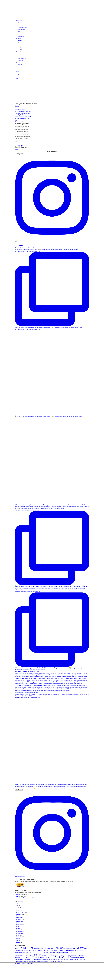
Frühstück (18, 910)
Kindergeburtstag (33, 953)
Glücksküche (19, 917)
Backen (17, 903)
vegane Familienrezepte (78, 957)
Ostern (28, 955)
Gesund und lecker (20, 912)
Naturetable (71, 952)
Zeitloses (24, 122)
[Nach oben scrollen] (0, 965)
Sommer (18, 935)
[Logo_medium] (27, 9)
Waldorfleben (33, 961)
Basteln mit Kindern (40, 948)
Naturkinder (78, 952)
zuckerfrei (60, 961)
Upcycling (18, 938)
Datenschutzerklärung (27, 963)
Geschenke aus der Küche (25, 950)
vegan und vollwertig (25, 959)
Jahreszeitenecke (71, 950)
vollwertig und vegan (59, 959)
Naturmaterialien (19, 933)
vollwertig (46, 959)
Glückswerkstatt (19, 921)
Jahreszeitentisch (21, 953)
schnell (46, 954)
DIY (59, 948)
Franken (17, 907)
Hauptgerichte (19, 924)
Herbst (17, 926)
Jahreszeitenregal (80, 950)
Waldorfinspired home (23, 961)
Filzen (17, 905)
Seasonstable (55, 955)
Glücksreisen (19, 919)
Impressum (17, 963)
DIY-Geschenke (67, 948)
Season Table (71, 955)
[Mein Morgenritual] (23, 120)
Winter (17, 940)
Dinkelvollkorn (51, 948)
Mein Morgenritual (22, 123)
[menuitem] (52, 19)
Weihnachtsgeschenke (43, 961)
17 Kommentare (19, 145)
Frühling (17, 909)
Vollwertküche (75, 959)
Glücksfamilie (19, 914)
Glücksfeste (18, 916)
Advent (17, 948)
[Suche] (16, 76)
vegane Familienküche (59, 957)
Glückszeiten (18, 122)
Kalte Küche (18, 928)
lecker (55, 953)
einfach (78, 947)
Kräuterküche (19, 931)
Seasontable (63, 955)
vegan (29, 957)
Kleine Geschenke (20, 930)
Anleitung (27, 947)
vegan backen (41, 957)
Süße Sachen (19, 937)
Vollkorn (38, 959)
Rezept (36, 954)
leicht (63, 952)
